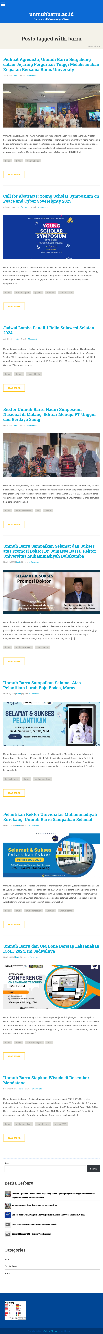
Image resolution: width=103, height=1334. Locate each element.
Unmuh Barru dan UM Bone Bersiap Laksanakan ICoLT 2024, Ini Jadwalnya (51, 948)
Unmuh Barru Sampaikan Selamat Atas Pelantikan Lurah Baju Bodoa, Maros (42, 685)
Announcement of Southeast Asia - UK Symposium (34, 1205)
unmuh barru (33, 160)
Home (90, 46)
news (7, 1272)
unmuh (50, 292)
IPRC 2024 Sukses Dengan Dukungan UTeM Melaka (35, 1224)
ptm (49, 1042)
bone (18, 1042)
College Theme (51, 1331)
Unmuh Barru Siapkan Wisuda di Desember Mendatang (46, 1080)
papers (38, 292)
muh (18, 910)
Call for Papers (23, 207)
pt (38, 510)
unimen (50, 910)
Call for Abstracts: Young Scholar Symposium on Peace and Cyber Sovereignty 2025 (51, 198)
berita (16, 75)
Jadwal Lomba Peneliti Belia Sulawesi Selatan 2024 (48, 330)
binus (18, 160)
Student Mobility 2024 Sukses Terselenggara (31, 1234)
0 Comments (32, 75)
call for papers (22, 292)
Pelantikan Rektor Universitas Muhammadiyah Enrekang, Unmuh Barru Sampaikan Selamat (50, 817)
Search (8, 1163)
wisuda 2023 (60, 1124)
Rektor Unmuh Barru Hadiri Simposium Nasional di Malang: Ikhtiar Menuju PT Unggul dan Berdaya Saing (49, 414)
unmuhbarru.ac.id (51, 14)
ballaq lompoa (11, 779)
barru (7, 160)
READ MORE (14, 174)
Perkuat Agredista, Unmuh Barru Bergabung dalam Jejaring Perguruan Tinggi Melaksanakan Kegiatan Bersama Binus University (51, 64)
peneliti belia (34, 374)
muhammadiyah (23, 510)
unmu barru (42, 647)
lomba (19, 374)
